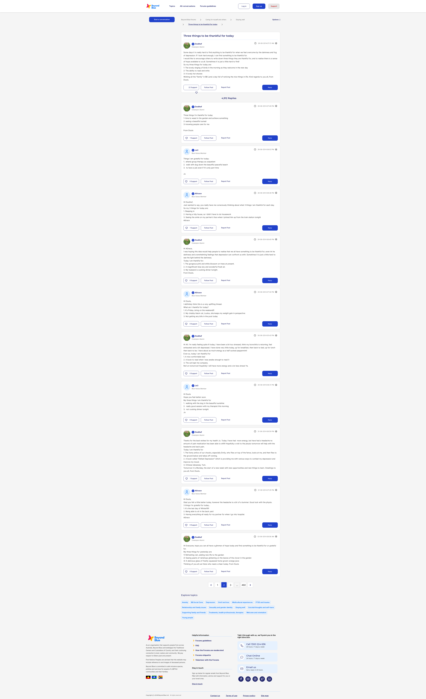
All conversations (187, 6)
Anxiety (185, 602)
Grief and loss (223, 602)
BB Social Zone (197, 602)
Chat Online (253, 655)
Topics (172, 6)
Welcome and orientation (256, 612)
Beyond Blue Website (156, 638)
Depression (210, 602)
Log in (244, 6)
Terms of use (231, 696)
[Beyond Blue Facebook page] (241, 683)
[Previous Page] (211, 584)
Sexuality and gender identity (220, 607)
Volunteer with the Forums (207, 660)
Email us (251, 667)
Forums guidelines (208, 6)
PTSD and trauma (262, 602)
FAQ (197, 645)
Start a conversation (162, 19)
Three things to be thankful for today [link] (202, 24)
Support (274, 6)
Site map (265, 696)
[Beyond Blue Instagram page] (255, 683)
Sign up (259, 6)
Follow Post (208, 87)
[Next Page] (250, 584)
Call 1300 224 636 (255, 644)
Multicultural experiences (242, 602)
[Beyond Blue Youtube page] (248, 683)
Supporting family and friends (194, 612)
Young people (187, 618)
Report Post (225, 87)
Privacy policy (249, 696)
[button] (196, 92)
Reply (270, 87)
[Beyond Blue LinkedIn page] (269, 683)
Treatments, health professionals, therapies (226, 612)
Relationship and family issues (194, 607)
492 (244, 585)
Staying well (240, 20)
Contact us (215, 696)
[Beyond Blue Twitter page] (262, 683)
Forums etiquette (203, 655)
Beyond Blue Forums (156, 6)
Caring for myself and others (216, 20)
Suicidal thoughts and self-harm (261, 607)
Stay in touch (197, 684)
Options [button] (275, 20)
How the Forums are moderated (209, 650)
